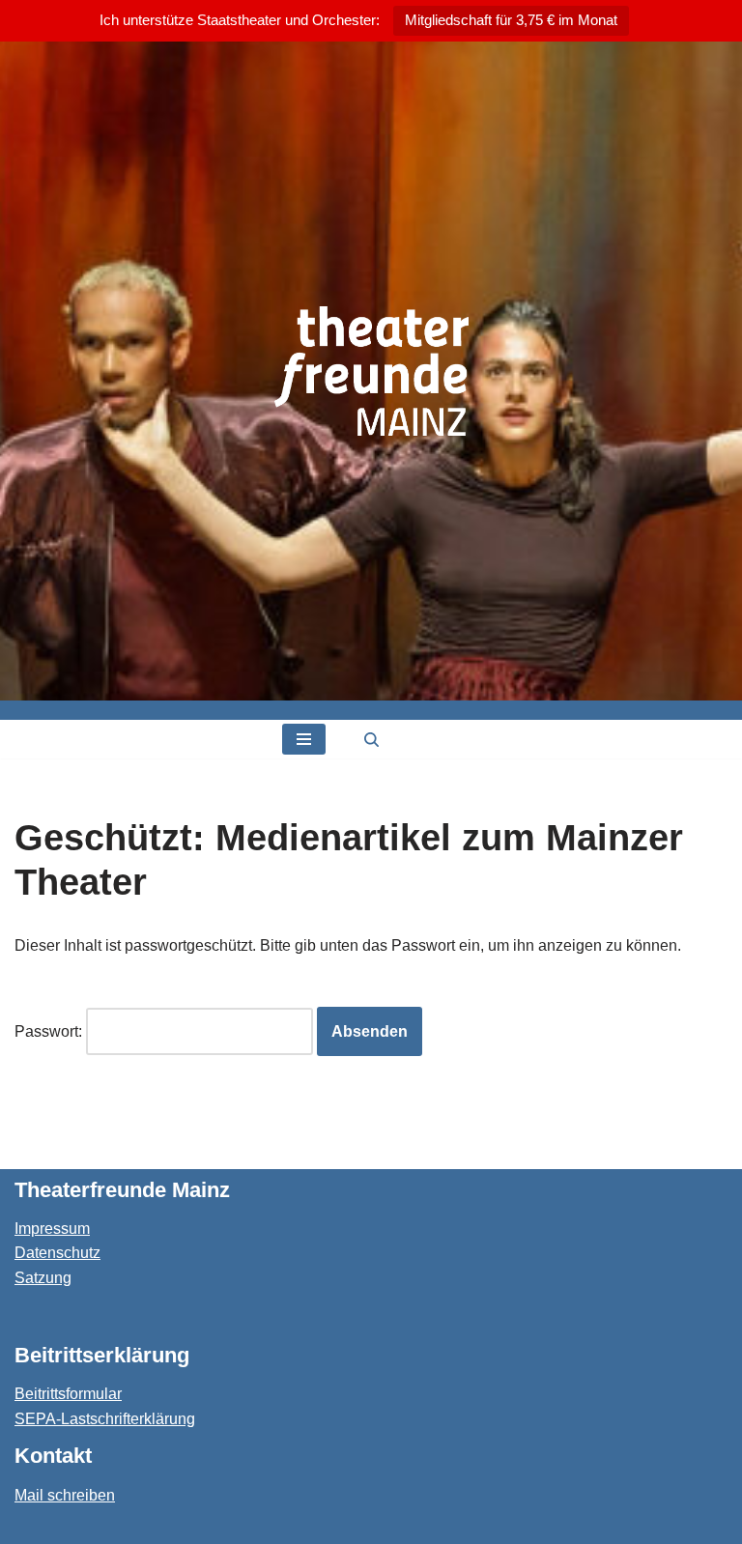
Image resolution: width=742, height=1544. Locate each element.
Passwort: (50, 1031)
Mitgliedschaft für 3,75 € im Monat (511, 20)
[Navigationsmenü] (304, 739)
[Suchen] (371, 739)
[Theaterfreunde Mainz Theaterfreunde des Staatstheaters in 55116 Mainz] (371, 371)
